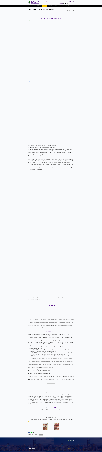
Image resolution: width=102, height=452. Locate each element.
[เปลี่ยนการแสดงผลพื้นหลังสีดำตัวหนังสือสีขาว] (69, 3)
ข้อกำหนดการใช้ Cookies (71, 445)
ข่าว (59, 5)
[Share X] (30, 432)
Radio (30, 5)
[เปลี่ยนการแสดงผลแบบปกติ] (68, 3)
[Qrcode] (33, 432)
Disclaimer (67, 445)
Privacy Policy (60, 445)
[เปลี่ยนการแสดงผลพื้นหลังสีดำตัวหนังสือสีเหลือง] (67, 3)
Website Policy (56, 445)
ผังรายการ (34, 5)
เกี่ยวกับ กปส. (55, 5)
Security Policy (63, 445)
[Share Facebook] (29, 432)
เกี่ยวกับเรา (44, 5)
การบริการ (63, 5)
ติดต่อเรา (67, 5)
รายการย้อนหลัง (39, 5)
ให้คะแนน (41, 434)
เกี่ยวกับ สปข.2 (50, 5)
